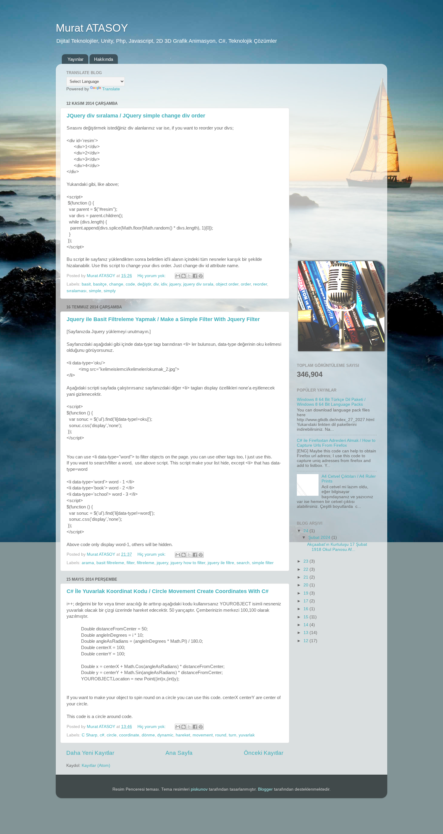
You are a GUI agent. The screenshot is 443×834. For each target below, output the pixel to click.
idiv (164, 284)
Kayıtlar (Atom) (96, 765)
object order (227, 284)
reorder (260, 284)
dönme (148, 735)
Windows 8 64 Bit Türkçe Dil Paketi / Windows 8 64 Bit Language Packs (331, 402)
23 (306, 561)
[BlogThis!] (184, 276)
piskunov (199, 789)
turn (232, 735)
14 (306, 625)
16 (306, 609)
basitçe (100, 284)
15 (306, 617)
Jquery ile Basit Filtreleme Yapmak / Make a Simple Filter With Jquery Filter (163, 319)
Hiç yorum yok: (152, 275)
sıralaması (76, 291)
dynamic (165, 735)
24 (306, 531)
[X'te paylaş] (189, 276)
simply (110, 291)
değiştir (144, 284)
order (246, 284)
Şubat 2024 (319, 537)
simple (95, 291)
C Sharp (89, 735)
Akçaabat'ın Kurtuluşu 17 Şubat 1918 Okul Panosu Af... (337, 546)
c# (102, 735)
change (116, 284)
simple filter (263, 563)
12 (306, 641)
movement (203, 735)
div (156, 284)
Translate (111, 89)
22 (306, 569)
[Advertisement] (337, 158)
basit (86, 284)
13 (306, 632)
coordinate (129, 735)
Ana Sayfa (179, 753)
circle (112, 735)
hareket (183, 735)
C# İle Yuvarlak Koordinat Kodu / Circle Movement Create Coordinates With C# (168, 591)
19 (306, 593)
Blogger (265, 789)
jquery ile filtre (221, 563)
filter (130, 563)
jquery (175, 284)
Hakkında (103, 59)
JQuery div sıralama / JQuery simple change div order (136, 116)
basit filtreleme (110, 563)
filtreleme (145, 563)
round (220, 735)
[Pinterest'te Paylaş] (201, 276)
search (243, 563)
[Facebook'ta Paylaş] (195, 276)
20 (306, 585)
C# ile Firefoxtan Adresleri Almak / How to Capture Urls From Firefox (336, 443)
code (130, 284)
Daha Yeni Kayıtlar (90, 753)
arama (88, 563)
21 (306, 577)
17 (306, 601)
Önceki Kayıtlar (263, 753)
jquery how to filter (188, 563)
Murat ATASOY (92, 28)
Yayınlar (75, 59)
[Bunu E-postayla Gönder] (178, 276)
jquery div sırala (198, 284)
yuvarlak (247, 735)
